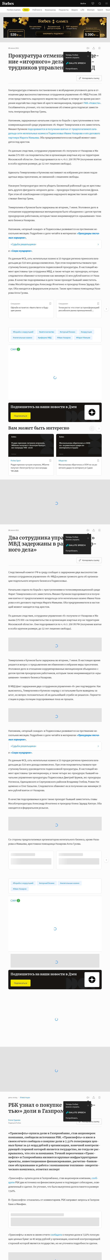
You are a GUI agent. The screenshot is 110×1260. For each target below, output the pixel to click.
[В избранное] (50, 303)
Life (82, 9)
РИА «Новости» (92, 103)
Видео (74, 9)
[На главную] (8, 3)
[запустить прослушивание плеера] (88, 48)
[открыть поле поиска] (99, 3)
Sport (100, 9)
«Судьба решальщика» (23, 244)
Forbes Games (17, 9)
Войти (83, 3)
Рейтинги (37, 9)
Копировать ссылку (90, 78)
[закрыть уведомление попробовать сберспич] (88, 56)
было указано (52, 1219)
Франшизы (50, 9)
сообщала (56, 1174)
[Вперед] (106, 309)
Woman (91, 9)
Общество (63, 460)
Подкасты (64, 9)
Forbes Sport (16, 460)
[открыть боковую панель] (93, 3)
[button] (106, 3)
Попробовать (72, 68)
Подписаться (20, 415)
